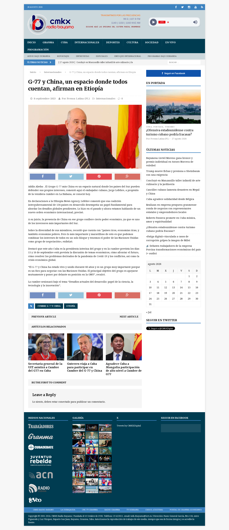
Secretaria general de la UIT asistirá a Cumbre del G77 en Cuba (45, 367)
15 (189, 287)
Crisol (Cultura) (154, 510)
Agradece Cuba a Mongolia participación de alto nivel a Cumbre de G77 (124, 369)
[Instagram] (189, 7)
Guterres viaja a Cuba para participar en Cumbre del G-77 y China (84, 367)
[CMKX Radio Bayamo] (52, 24)
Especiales (102, 56)
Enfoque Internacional (127, 56)
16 (196, 287)
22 (189, 293)
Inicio (31, 42)
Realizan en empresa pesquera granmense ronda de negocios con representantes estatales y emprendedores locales (171, 208)
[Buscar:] (184, 62)
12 (165, 287)
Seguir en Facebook (173, 73)
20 (173, 293)
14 (181, 287)
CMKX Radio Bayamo (43, 510)
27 (173, 298)
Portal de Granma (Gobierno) (186, 510)
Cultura (132, 42)
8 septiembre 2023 (45, 98)
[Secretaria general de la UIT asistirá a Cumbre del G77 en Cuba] (46, 358)
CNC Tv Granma (90, 510)
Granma (48, 42)
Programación (38, 49)
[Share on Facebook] (42, 177)
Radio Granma (112, 510)
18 (158, 293)
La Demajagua (68, 510)
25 (158, 298)
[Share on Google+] (127, 177)
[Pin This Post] (99, 177)
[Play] (153, 22)
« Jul (148, 312)
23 (196, 293)
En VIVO (170, 42)
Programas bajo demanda (162, 56)
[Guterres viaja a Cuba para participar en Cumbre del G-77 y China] (85, 358)
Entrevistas (82, 56)
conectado (64, 401)
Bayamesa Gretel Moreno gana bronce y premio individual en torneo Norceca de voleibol (169, 162)
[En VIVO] (202, 7)
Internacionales (87, 42)
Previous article (44, 316)
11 (158, 287)
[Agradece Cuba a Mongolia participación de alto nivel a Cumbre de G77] (124, 358)
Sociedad (151, 42)
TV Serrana (133, 510)
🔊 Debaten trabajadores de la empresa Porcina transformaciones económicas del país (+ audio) (173, 250)
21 (181, 293)
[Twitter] (182, 7)
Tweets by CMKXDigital (129, 425)
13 (173, 287)
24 (150, 298)
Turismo (170, 127)
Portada (159, 127)
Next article (129, 316)
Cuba (64, 42)
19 (165, 293)
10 (150, 287)
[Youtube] (195, 7)
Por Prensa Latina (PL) (76, 98)
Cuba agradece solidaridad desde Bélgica (170, 199)
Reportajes (63, 56)
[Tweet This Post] (71, 177)
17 (150, 293)
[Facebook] (176, 7)
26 (165, 298)
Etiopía (71, 306)
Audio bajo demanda (38, 56)
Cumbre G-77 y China (49, 306)
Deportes (113, 42)
